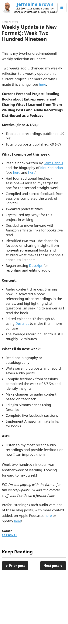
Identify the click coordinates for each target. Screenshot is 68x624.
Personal (9, 535)
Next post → (53, 565)
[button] (61, 7)
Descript (35, 265)
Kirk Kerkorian (51, 167)
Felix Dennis (53, 163)
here (42, 84)
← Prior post (15, 565)
